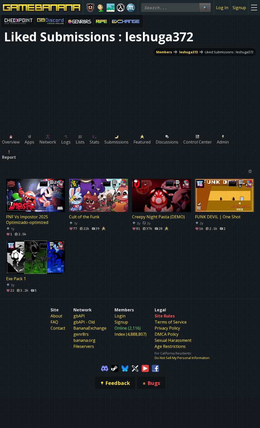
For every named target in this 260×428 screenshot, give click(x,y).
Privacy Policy (167, 328)
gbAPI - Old (84, 322)
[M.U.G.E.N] (131, 8)
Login (120, 316)
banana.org (84, 340)
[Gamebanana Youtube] (145, 368)
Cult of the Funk (84, 217)
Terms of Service (171, 322)
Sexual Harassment (173, 340)
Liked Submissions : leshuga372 (229, 52)
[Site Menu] (254, 7)
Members (164, 52)
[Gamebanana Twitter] (135, 368)
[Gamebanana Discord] (105, 368)
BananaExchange (89, 328)
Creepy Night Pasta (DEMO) (158, 217)
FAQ (54, 322)
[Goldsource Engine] (121, 8)
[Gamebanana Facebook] (155, 368)
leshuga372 (188, 52)
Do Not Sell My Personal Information (182, 357)
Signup (239, 7)
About (56, 316)
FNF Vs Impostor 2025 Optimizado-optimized (27, 219)
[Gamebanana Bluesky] (125, 368)
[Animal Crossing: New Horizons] (111, 8)
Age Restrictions (170, 346)
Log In (222, 7)
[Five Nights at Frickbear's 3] (90, 8)
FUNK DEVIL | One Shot (217, 217)
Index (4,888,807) (131, 334)
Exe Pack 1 (16, 278)
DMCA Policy (166, 334)
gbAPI (79, 316)
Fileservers (83, 346)
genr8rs (81, 334)
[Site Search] (205, 7)
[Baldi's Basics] (100, 8)
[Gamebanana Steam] (115, 368)
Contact (58, 328)
